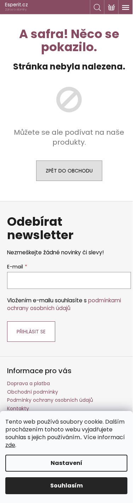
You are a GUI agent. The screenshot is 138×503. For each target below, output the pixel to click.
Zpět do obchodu (69, 170)
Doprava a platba (28, 383)
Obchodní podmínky (32, 391)
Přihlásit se (31, 331)
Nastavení (66, 463)
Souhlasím (66, 485)
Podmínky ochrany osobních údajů (50, 400)
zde (10, 445)
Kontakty (18, 408)
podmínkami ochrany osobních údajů (64, 304)
